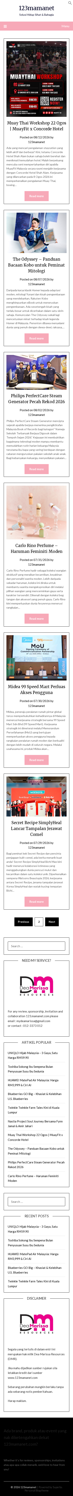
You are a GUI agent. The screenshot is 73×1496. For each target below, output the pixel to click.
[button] (70, 3)
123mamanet (36, 8)
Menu (65, 26)
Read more (36, 196)
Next (52, 921)
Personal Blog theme (37, 1490)
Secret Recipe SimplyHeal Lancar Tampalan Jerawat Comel (36, 828)
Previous (23, 921)
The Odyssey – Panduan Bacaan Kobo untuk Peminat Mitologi (36, 265)
